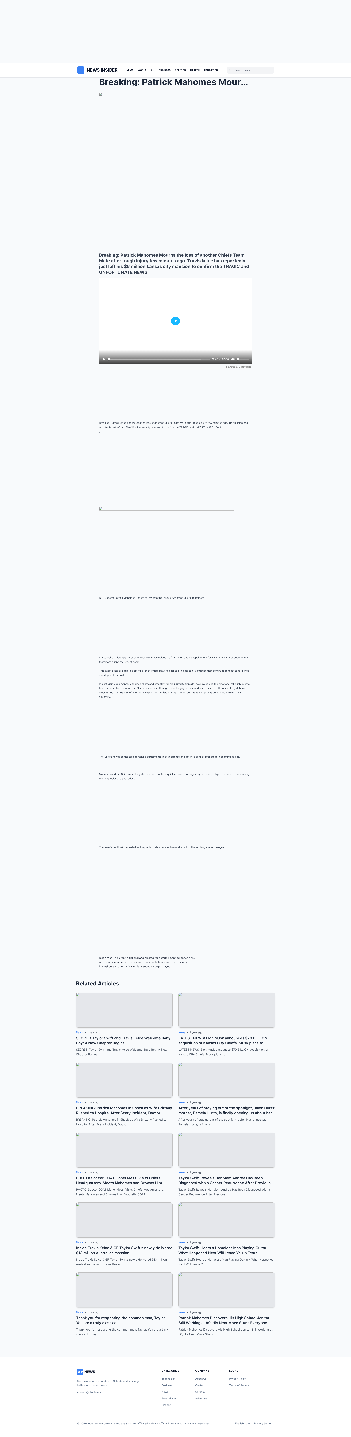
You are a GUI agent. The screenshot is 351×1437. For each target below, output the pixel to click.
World (142, 70)
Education (211, 70)
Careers (200, 1391)
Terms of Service (239, 1385)
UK (152, 70)
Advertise (201, 1398)
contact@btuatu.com (89, 1392)
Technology (169, 1378)
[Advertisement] (175, 31)
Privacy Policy (237, 1378)
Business (165, 70)
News (130, 70)
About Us (201, 1378)
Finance (166, 1404)
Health (195, 70)
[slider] (159, 359)
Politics (180, 70)
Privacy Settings (264, 1423)
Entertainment (170, 1398)
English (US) (242, 1423)
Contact (200, 1385)
